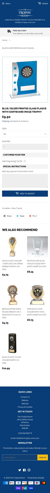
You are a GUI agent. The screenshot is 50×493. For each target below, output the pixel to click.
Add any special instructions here (17, 171)
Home (4, 40)
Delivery (25, 400)
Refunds (25, 403)
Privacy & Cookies (25, 407)
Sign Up (42, 457)
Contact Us (25, 397)
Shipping (5, 121)
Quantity (6, 141)
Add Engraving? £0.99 (12, 161)
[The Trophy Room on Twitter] (19, 470)
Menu (8, 3)
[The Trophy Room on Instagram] (29, 470)
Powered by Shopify (36, 477)
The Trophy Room (17, 477)
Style (4, 128)
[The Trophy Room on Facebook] (24, 470)
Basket (45, 3)
